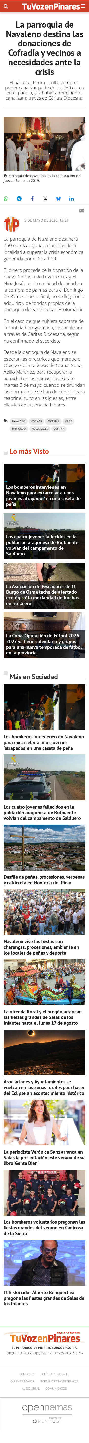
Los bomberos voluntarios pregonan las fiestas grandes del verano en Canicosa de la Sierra (44, 1228)
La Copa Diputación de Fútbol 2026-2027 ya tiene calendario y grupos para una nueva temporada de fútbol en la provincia (44, 644)
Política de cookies (54, 1374)
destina (59, 428)
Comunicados (56, 1388)
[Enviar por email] (82, 210)
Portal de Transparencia (59, 1381)
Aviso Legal (31, 1388)
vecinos (36, 421)
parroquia (19, 428)
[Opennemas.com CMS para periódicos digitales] (47, 1414)
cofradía (53, 421)
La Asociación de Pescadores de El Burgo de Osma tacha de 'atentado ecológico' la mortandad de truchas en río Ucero (42, 595)
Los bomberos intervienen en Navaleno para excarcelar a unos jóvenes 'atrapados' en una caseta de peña (43, 495)
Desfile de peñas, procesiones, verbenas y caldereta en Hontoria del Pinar (44, 880)
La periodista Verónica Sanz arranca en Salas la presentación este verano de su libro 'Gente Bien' (44, 1157)
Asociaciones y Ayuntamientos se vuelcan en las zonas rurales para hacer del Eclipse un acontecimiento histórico (44, 1087)
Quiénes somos (22, 1381)
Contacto (26, 1374)
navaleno (18, 421)
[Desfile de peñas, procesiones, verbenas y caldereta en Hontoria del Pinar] (44, 848)
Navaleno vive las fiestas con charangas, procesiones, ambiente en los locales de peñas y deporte (41, 947)
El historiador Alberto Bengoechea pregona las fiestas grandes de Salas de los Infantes (44, 1298)
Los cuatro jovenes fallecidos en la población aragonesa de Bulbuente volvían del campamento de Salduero (42, 545)
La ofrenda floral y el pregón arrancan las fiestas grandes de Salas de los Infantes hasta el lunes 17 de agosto (43, 1017)
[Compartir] (6, 198)
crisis (68, 421)
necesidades (40, 428)
